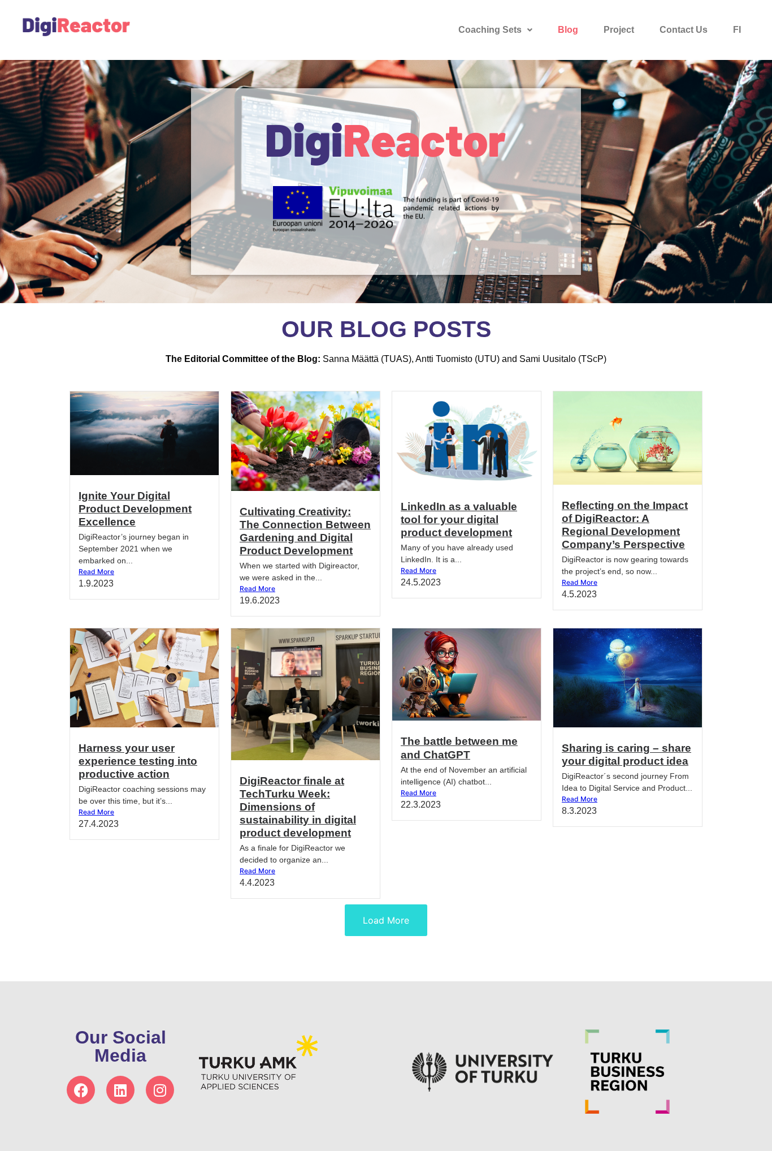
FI (737, 30)
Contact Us (684, 30)
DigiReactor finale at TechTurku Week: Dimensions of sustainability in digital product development (298, 807)
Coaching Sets (490, 30)
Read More (96, 571)
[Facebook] (81, 1090)
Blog (568, 30)
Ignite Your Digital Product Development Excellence (135, 509)
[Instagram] (160, 1090)
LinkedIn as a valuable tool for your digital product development (459, 519)
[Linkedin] (120, 1090)
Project (619, 30)
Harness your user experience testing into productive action (138, 761)
